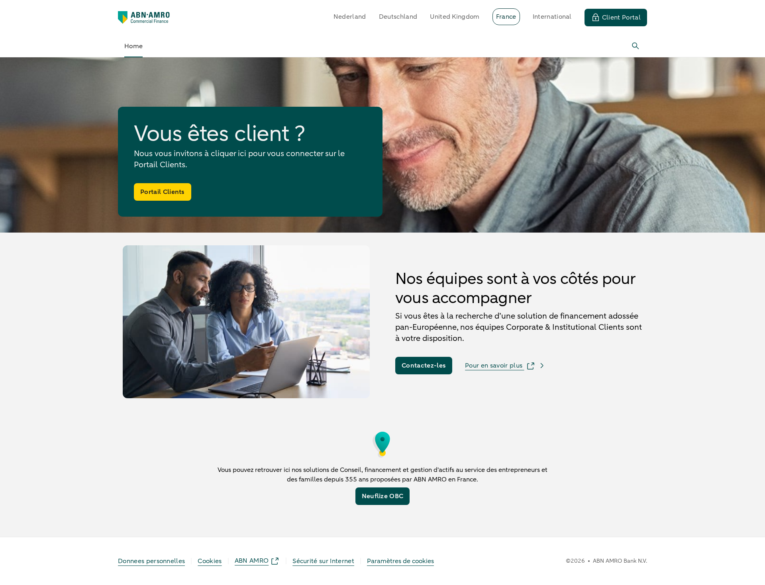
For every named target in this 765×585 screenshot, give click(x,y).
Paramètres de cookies (400, 561)
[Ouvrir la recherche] (636, 46)
